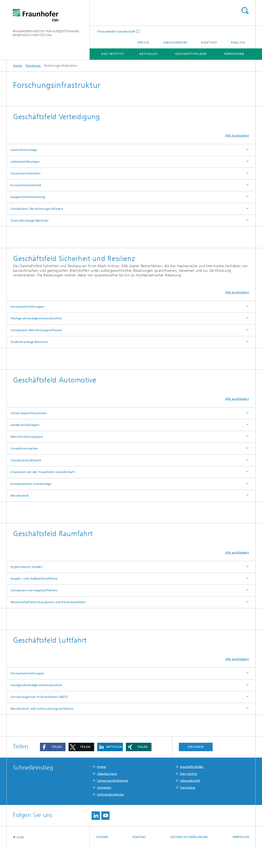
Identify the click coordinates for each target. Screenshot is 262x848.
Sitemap (102, 837)
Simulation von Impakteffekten (34, 590)
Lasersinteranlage (23, 150)
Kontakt (209, 42)
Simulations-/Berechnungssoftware (36, 330)
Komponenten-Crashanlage (30, 484)
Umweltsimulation (24, 448)
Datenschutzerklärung (189, 837)
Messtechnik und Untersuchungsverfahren (41, 708)
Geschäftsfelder (190, 54)
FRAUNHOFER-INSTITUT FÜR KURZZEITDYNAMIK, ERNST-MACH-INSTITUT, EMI (46, 33)
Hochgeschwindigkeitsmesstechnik (36, 318)
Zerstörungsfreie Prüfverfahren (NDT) (39, 697)
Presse (143, 42)
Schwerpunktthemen (112, 780)
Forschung (234, 54)
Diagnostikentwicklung (27, 197)
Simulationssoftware (25, 460)
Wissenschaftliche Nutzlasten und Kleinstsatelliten (48, 602)
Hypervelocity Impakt (26, 567)
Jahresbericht (190, 780)
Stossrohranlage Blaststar (29, 220)
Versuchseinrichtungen (27, 306)
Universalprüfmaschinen (28, 413)
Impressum (241, 837)
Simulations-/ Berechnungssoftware (36, 209)
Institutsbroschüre (110, 794)
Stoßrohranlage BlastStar (29, 342)
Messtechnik (19, 495)
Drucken (196, 747)
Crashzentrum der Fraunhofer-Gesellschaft (42, 472)
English (238, 42)
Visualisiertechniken (25, 173)
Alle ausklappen (237, 135)
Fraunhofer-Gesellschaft (117, 31)
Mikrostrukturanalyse (26, 436)
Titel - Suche (245, 10)
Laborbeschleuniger (25, 161)
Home (17, 65)
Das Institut (112, 54)
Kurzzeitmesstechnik (26, 185)
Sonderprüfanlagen (24, 425)
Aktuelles (148, 54)
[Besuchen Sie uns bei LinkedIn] (96, 815)
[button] (53, 747)
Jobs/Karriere (175, 42)
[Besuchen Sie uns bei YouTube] (105, 815)
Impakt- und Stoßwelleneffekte (34, 578)
